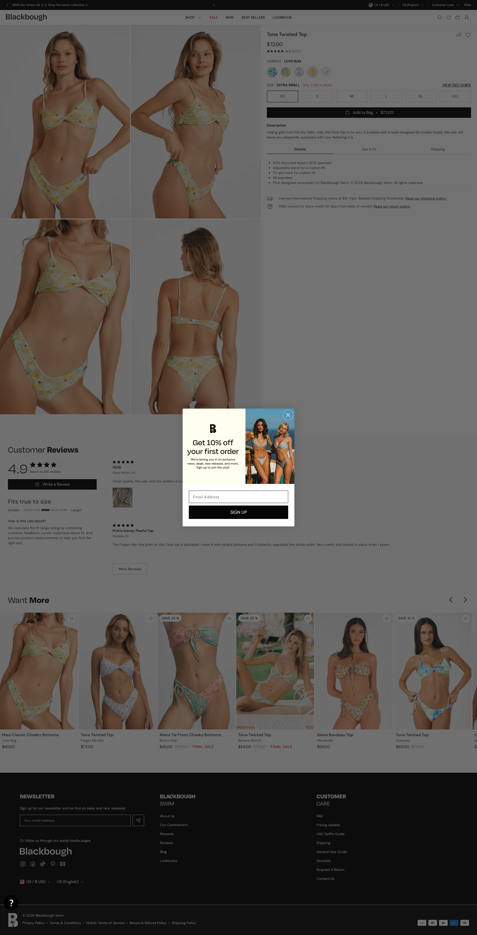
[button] (11, 902)
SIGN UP (238, 512)
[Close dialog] (288, 415)
